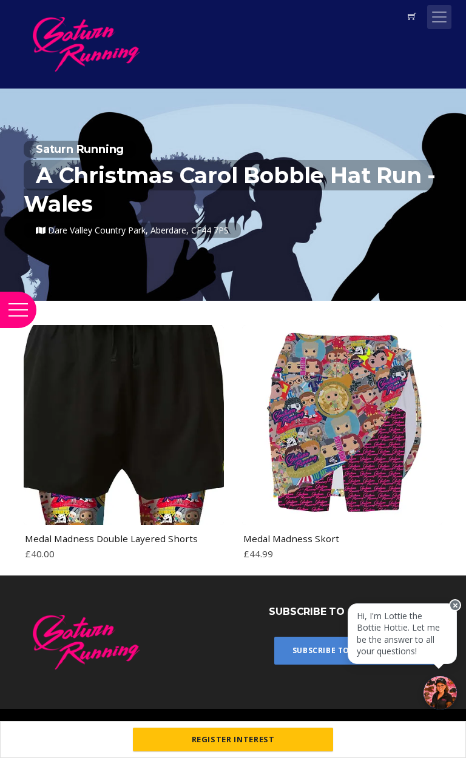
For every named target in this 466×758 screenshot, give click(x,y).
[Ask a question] (440, 692)
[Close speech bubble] (455, 605)
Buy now (124, 510)
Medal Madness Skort (291, 538)
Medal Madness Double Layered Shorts (111, 538)
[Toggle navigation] (439, 17)
